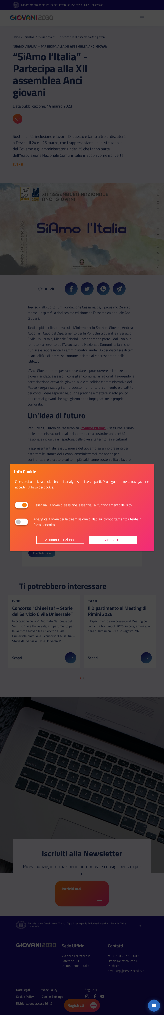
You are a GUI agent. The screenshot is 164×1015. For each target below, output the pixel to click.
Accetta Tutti (113, 540)
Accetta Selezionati (60, 540)
